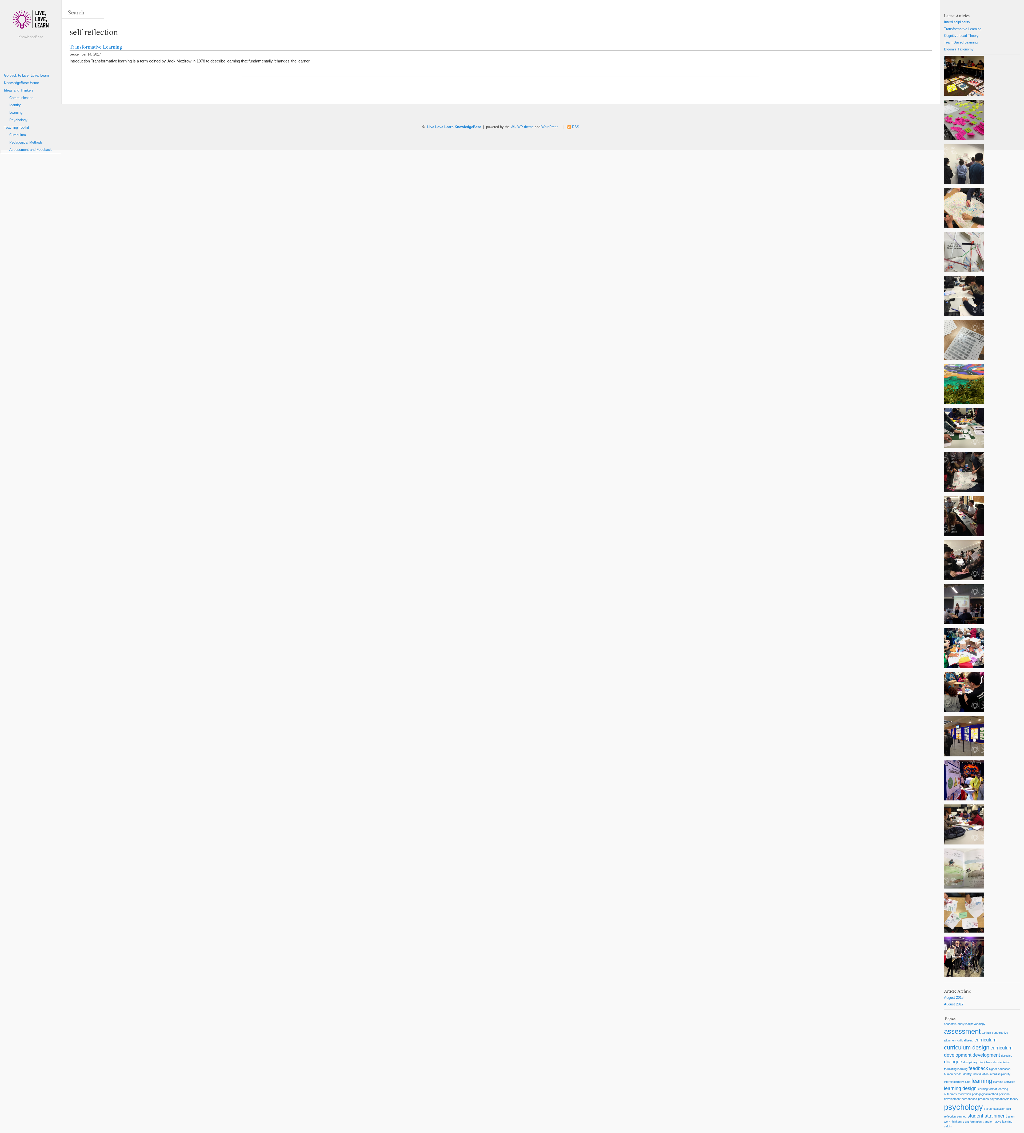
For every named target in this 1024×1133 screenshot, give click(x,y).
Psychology (18, 120)
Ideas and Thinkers (19, 90)
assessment (962, 1031)
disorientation (1001, 1062)
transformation (972, 1121)
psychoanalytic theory (1004, 1098)
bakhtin (986, 1032)
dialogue (953, 1061)
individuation (981, 1074)
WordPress (549, 127)
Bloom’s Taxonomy (959, 49)
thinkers (956, 1121)
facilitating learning (955, 1069)
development (986, 1055)
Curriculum (17, 135)
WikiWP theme (522, 127)
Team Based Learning (961, 42)
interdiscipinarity (1000, 1074)
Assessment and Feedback (30, 150)
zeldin (947, 1126)
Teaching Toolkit (16, 127)
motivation (964, 1094)
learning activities (1004, 1081)
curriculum (985, 1040)
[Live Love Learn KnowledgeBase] (30, 21)
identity (967, 1074)
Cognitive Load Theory (961, 36)
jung (967, 1081)
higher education (999, 1069)
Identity (15, 105)
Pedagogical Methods (26, 142)
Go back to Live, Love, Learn (26, 75)
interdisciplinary (954, 1081)
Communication (21, 98)
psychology (963, 1107)
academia (950, 1023)
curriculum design (966, 1047)
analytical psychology (971, 1023)
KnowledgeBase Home (21, 83)
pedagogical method (985, 1094)
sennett (961, 1116)
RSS (575, 127)
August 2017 (953, 1004)
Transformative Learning (96, 46)
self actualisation (994, 1108)
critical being (965, 1040)
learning (981, 1080)
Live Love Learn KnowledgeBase (454, 127)
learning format (987, 1089)
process (983, 1098)
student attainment (987, 1116)
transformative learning (997, 1121)
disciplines (985, 1062)
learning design (960, 1088)
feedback (978, 1068)
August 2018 (953, 998)
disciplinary (970, 1062)
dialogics (1006, 1055)
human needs (953, 1074)
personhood (969, 1098)
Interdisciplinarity (957, 22)
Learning (15, 113)
